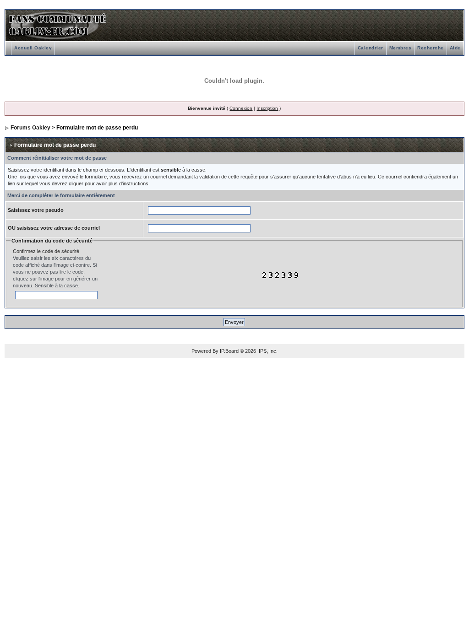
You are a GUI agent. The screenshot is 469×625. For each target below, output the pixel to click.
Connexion (240, 108)
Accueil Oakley (33, 47)
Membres (400, 47)
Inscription (267, 108)
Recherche (430, 47)
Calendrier (370, 47)
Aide (455, 47)
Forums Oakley (30, 127)
